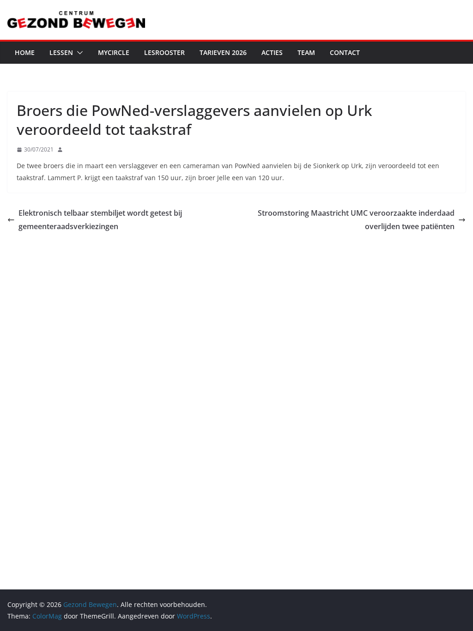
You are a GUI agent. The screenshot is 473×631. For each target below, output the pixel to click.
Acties (272, 52)
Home (25, 52)
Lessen (61, 52)
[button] (78, 52)
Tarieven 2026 (223, 52)
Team (306, 52)
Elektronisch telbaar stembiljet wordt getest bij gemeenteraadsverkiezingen (100, 219)
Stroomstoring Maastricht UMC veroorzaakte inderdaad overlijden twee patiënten (356, 219)
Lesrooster (164, 52)
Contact (345, 52)
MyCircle (113, 52)
